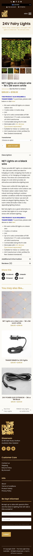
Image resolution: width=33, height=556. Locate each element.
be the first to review (17, 89)
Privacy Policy (6, 491)
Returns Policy (7, 468)
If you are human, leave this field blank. (15, 524)
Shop (8, 28)
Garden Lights (15, 28)
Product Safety (7, 488)
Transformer (6, 137)
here (13, 101)
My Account (12, 7)
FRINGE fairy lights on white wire (21, 410)
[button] (27, 14)
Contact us (6, 463)
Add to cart (13, 146)
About (4, 484)
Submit (6, 534)
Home (4, 28)
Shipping (5, 465)
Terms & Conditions (9, 486)
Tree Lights (24, 28)
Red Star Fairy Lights (7, 410)
